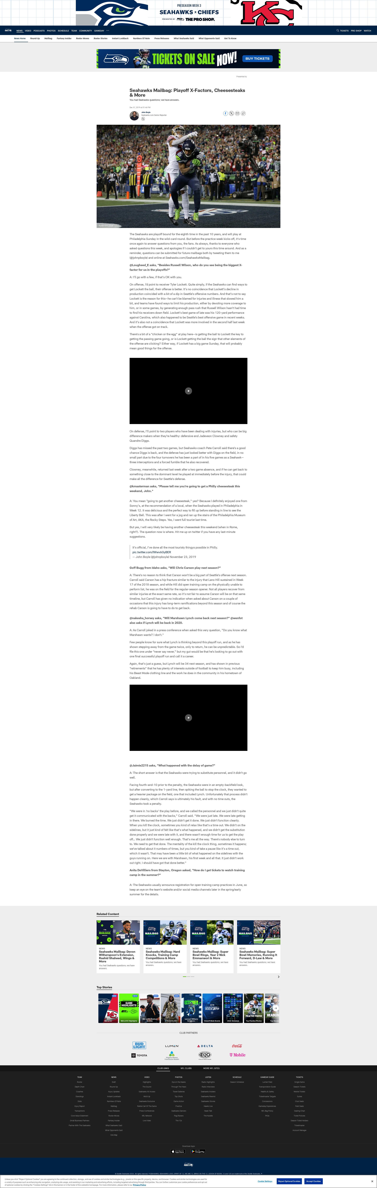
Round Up (114, 1087)
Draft (114, 1082)
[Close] (372, 1181)
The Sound (147, 1087)
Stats (80, 1101)
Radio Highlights (208, 1082)
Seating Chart (299, 1111)
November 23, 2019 (183, 556)
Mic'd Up (147, 1096)
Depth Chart (79, 1087)
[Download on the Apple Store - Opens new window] (177, 1151)
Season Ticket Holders (299, 1120)
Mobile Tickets (299, 1091)
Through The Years (178, 1087)
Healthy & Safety (267, 1091)
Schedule (237, 1077)
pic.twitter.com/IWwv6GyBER (152, 552)
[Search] (338, 30)
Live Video (147, 1120)
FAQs (267, 1116)
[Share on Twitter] (231, 115)
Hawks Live (208, 1106)
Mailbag (114, 1106)
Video (146, 1077)
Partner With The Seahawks (79, 1125)
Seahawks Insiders (208, 1091)
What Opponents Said (114, 1130)
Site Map (113, 1135)
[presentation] (279, 977)
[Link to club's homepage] (8, 30)
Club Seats (299, 1101)
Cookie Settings (265, 1181)
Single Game (299, 1082)
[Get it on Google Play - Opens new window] (198, 1153)
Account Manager (299, 1130)
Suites (299, 1096)
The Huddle (208, 1116)
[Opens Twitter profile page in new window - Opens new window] (143, 119)
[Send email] (237, 115)
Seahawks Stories (208, 1101)
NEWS (113, 1077)
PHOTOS (178, 1077)
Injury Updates (114, 1091)
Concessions (267, 1101)
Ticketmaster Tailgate (267, 1096)
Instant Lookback (114, 1096)
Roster (79, 1082)
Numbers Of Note (114, 1101)
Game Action (179, 1101)
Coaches (79, 1091)
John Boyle (146, 112)
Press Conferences (146, 1111)
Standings (80, 1096)
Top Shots (179, 1096)
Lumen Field (267, 1082)
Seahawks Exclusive (147, 1101)
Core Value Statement (79, 1116)
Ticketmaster (299, 1125)
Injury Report (80, 1106)
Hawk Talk (208, 1111)
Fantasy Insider (114, 1120)
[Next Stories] (276, 1008)
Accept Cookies (313, 1181)
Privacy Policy (139, 1185)
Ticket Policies (299, 1116)
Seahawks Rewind (208, 1096)
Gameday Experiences (267, 1106)
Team (79, 1077)
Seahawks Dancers (178, 1111)
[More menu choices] (107, 30)
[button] (188, 390)
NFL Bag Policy (267, 1111)
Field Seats (299, 1106)
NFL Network (147, 1116)
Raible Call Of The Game (147, 1106)
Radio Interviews (208, 1087)
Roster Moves (114, 1116)
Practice (179, 1106)
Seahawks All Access (147, 1091)
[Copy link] (243, 113)
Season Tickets (299, 1087)
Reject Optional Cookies (289, 1181)
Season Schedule (237, 1082)
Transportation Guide (267, 1087)
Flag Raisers (178, 1116)
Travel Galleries (179, 1091)
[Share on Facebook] (225, 115)
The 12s (179, 1120)
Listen (208, 1077)
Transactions (80, 1111)
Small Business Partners (79, 1120)
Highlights (147, 1082)
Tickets (299, 1077)
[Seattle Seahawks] (188, 1165)
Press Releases (114, 1111)
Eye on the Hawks (179, 1082)
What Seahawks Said (114, 1125)
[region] (188, 1181)
